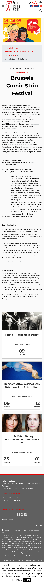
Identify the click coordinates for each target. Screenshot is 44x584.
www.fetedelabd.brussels (13, 262)
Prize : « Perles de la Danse (22, 334)
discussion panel (29, 147)
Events (21, 344)
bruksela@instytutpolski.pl (13, 493)
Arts (17, 72)
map (32, 162)
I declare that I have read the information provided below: (20, 531)
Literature (24, 72)
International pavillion (23, 133)
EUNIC (4, 133)
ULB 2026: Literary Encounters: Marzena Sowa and (22, 439)
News (27, 344)
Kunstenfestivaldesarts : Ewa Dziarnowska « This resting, (22, 385)
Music (24, 397)
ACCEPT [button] (27, 580)
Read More (17, 580)
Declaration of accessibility (13, 509)
